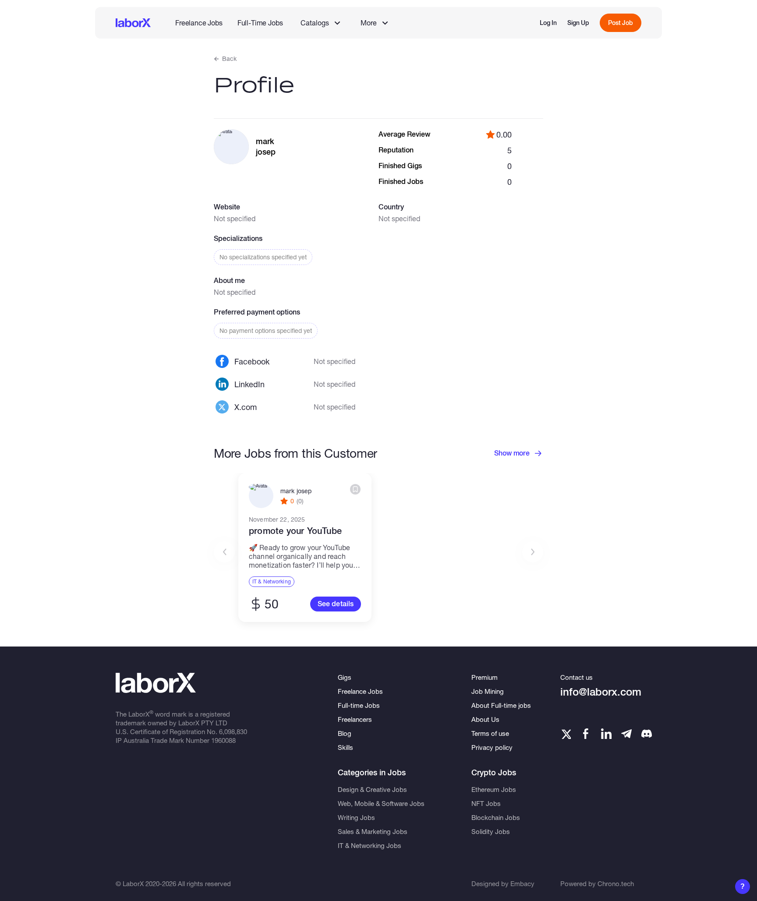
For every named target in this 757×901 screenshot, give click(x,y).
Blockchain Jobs (495, 817)
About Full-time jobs (501, 705)
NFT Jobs (486, 803)
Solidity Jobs (490, 831)
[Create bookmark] (355, 489)
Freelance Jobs (199, 22)
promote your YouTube (295, 531)
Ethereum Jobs (493, 789)
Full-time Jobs (359, 705)
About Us (485, 719)
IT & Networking (271, 581)
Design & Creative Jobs (372, 789)
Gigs (344, 677)
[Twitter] (565, 733)
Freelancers (355, 719)
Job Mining (487, 691)
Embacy (522, 883)
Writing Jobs (356, 817)
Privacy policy (492, 747)
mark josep (295, 491)
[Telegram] (626, 733)
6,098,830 (233, 731)
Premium (484, 677)
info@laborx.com (600, 692)
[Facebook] (585, 733)
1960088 (223, 740)
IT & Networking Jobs (369, 845)
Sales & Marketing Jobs (372, 831)
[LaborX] (133, 22)
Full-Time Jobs (260, 22)
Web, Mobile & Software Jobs (381, 803)
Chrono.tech (616, 883)
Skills (345, 747)
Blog (344, 733)
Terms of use (490, 733)
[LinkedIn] (606, 733)
